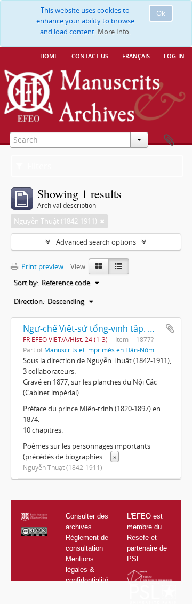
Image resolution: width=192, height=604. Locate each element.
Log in (174, 55)
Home (49, 55)
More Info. (114, 31)
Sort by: (26, 282)
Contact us (89, 55)
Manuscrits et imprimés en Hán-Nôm (99, 350)
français (136, 55)
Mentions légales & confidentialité (87, 569)
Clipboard (169, 140)
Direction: (29, 301)
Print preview (41, 266)
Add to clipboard (170, 328)
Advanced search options (96, 242)
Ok (160, 13)
